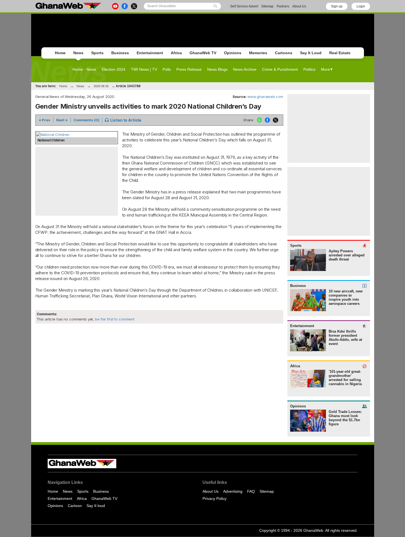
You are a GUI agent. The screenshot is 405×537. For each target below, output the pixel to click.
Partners (283, 6)
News (78, 53)
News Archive (244, 69)
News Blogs (217, 69)
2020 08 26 (101, 86)
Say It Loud (311, 53)
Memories (258, 53)
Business (120, 53)
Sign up (336, 6)
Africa (176, 53)
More (325, 69)
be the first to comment (114, 319)
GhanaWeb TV (203, 53)
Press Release (189, 69)
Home (60, 53)
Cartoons (283, 53)
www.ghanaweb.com (265, 96)
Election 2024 (113, 69)
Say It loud (96, 505)
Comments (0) (86, 120)
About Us (299, 6)
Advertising (232, 491)
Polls (167, 69)
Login (361, 6)
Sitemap (267, 6)
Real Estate (339, 53)
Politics (309, 69)
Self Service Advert (244, 6)
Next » (62, 120)
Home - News (84, 69)
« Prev (44, 120)
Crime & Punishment (280, 69)
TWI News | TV (144, 69)
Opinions (232, 53)
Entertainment (150, 53)
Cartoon (75, 505)
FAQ (251, 491)
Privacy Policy (214, 498)
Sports (97, 53)
